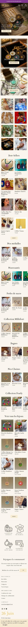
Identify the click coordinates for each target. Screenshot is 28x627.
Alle (14, 238)
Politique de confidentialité (7, 595)
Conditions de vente (6, 593)
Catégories (4, 584)
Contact (3, 598)
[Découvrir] (14, 53)
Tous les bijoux (4, 587)
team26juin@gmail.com (7, 604)
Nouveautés (4, 581)
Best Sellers (4, 579)
